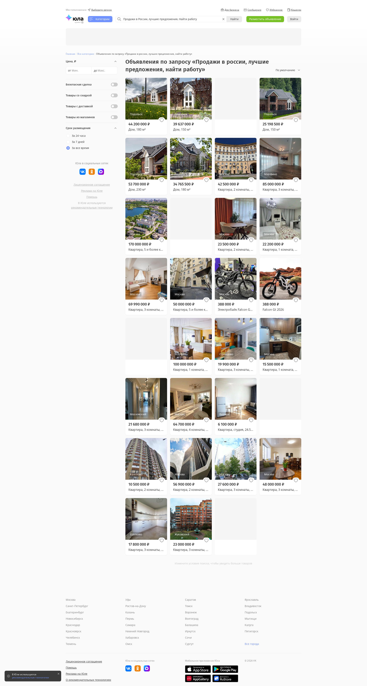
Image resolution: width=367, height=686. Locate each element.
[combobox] (171, 19)
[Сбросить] (223, 19)
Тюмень (71, 644)
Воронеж (191, 612)
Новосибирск (74, 618)
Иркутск (190, 631)
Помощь (91, 197)
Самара (130, 625)
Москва (71, 599)
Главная (70, 53)
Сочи (188, 637)
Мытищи (251, 618)
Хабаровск (132, 637)
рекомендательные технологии (92, 207)
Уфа (128, 599)
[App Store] (198, 669)
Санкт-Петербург (77, 606)
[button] (162, 120)
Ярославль (252, 599)
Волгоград (191, 618)
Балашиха (191, 625)
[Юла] (74, 18)
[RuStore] (225, 678)
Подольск (251, 612)
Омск (128, 644)
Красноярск (73, 631)
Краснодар (73, 625)
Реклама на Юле (92, 191)
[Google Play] (225, 669)
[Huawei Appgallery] (198, 678)
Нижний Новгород (137, 631)
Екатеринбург (75, 612)
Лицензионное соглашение (92, 184)
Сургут (189, 644)
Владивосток (253, 606)
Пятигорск (251, 631)
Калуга (249, 625)
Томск (188, 606)
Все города (252, 644)
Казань (130, 612)
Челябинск (73, 637)
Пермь (129, 618)
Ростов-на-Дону (135, 606)
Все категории (85, 53)
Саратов (190, 599)
